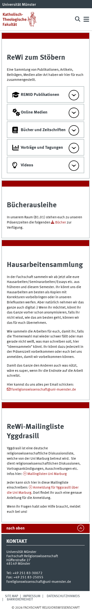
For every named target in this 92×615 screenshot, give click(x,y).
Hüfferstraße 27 (18, 560)
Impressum (31, 596)
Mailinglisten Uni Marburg (47, 474)
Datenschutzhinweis (63, 596)
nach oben (15, 528)
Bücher (60, 222)
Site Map (11, 596)
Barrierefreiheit (20, 599)
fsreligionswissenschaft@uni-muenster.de (43, 390)
